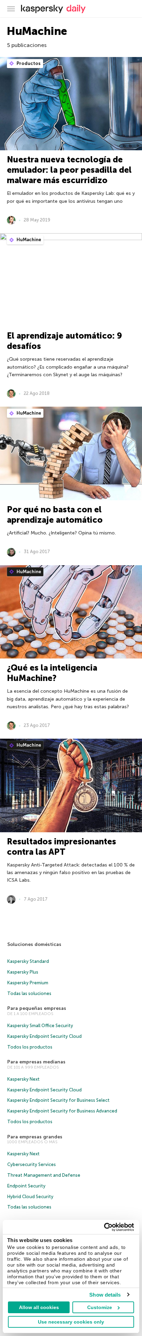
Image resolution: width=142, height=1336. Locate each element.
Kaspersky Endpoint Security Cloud (44, 1036)
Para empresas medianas (36, 1062)
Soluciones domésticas (34, 944)
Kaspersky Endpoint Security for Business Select (58, 1100)
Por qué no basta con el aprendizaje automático (55, 514)
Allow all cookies (39, 1307)
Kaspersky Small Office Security (40, 1025)
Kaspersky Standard (28, 961)
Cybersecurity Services (31, 1164)
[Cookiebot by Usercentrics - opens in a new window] (104, 1227)
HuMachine (28, 239)
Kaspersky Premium (27, 982)
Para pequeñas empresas (36, 1008)
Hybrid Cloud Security (30, 1196)
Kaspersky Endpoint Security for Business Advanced (62, 1111)
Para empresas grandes (34, 1137)
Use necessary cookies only (71, 1322)
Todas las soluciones (29, 993)
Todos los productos (29, 1047)
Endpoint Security (26, 1185)
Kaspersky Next (23, 1079)
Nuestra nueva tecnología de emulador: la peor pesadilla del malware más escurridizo (69, 169)
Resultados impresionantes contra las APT (61, 846)
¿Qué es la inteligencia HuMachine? (52, 673)
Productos (28, 63)
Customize (99, 1307)
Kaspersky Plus (22, 972)
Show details (105, 1295)
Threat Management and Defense (43, 1175)
